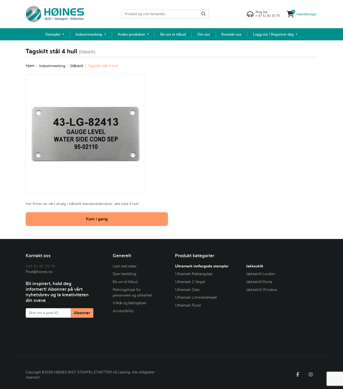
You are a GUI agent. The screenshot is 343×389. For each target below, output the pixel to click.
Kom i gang (97, 219)
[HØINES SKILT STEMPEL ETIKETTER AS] (55, 14)
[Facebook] (297, 374)
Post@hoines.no (39, 272)
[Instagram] (310, 374)
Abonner (82, 313)
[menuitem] (55, 34)
